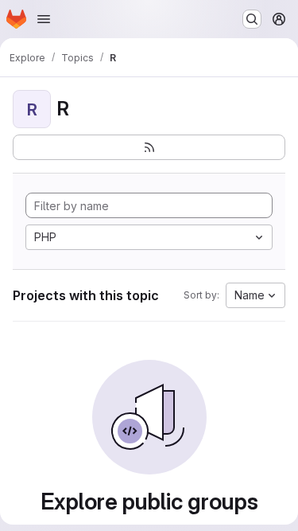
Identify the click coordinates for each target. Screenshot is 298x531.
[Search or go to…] (251, 19)
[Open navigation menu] (43, 19)
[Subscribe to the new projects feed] (149, 147)
